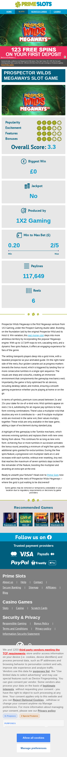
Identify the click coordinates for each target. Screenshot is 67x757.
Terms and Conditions (15, 628)
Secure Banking (12, 587)
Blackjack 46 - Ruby (57, 524)
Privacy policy (43, 628)
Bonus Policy (41, 623)
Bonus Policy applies (7, 65)
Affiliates (51, 587)
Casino (57, 12)
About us (8, 582)
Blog (5, 592)
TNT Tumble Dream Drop (41, 524)
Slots (21, 12)
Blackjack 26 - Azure (10, 524)
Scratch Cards (39, 12)
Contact (38, 582)
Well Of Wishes (25, 524)
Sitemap (33, 587)
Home (9, 12)
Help (23, 582)
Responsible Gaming (14, 623)
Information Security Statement (21, 634)
